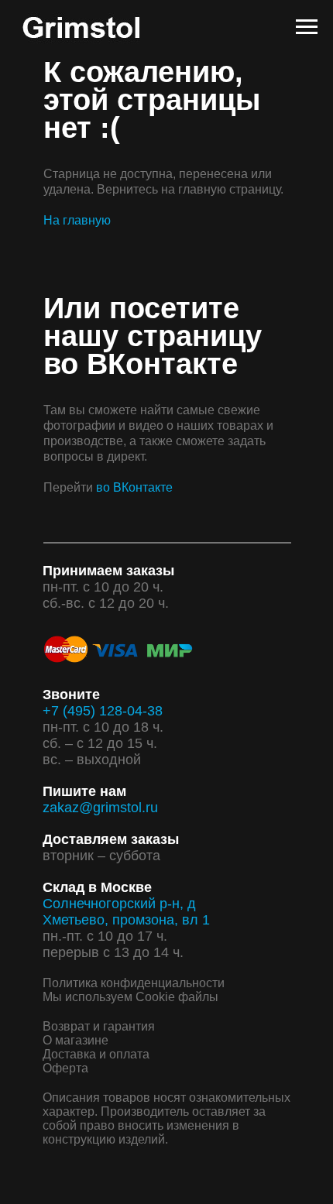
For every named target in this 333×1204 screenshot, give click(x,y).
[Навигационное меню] (307, 27)
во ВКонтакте (134, 487)
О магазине (75, 1040)
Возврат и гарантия (99, 1026)
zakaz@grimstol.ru (100, 807)
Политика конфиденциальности (134, 983)
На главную (77, 220)
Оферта (65, 1068)
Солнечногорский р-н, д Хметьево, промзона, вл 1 (126, 912)
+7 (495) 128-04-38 (103, 711)
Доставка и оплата (96, 1054)
